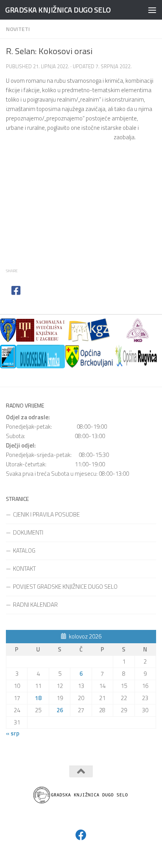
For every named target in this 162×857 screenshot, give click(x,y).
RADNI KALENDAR (35, 604)
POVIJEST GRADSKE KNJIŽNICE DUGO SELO (65, 586)
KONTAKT (24, 568)
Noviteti (18, 29)
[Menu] (152, 10)
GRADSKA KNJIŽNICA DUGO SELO (58, 9)
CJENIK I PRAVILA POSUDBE (46, 514)
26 (60, 710)
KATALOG (24, 550)
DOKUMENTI (28, 532)
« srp (12, 733)
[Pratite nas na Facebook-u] (81, 835)
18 (38, 697)
